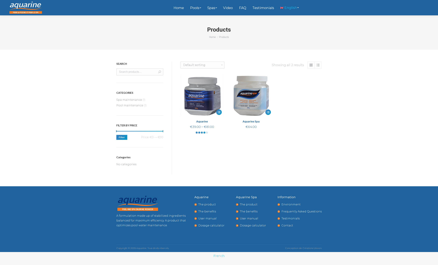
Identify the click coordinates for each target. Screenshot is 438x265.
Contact (287, 225)
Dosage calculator (211, 225)
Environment (291, 204)
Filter (122, 137)
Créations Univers (312, 248)
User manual (207, 218)
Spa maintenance (129, 99)
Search (159, 71)
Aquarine (202, 121)
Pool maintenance (129, 105)
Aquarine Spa (251, 121)
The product (207, 204)
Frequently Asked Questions (301, 211)
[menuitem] (179, 8)
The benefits (207, 211)
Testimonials (290, 218)
